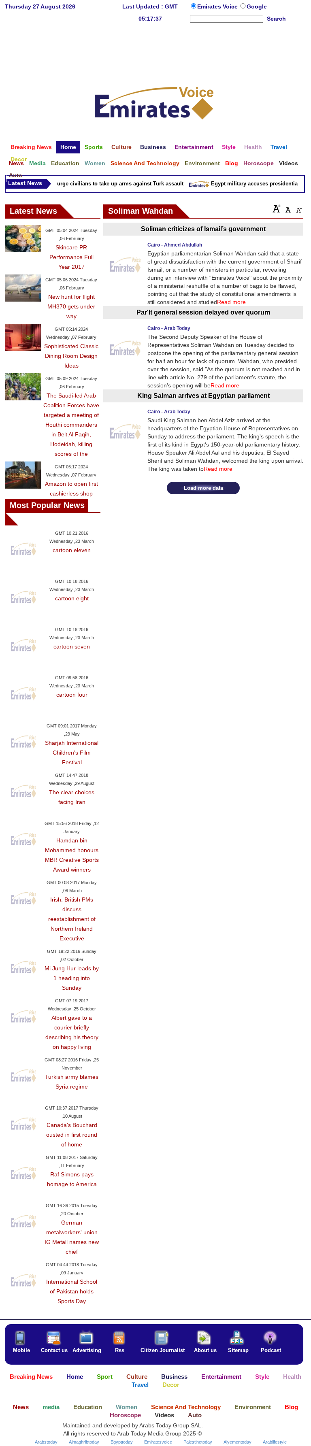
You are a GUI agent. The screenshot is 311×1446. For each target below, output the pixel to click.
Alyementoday (237, 1442)
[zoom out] (298, 208)
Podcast (271, 1350)
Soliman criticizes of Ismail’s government (203, 228)
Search (276, 18)
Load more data (203, 488)
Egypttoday (122, 1442)
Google (257, 6)
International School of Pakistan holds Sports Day (71, 1291)
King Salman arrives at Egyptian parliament (203, 395)
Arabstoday (46, 1442)
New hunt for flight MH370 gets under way (71, 306)
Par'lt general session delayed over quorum (203, 312)
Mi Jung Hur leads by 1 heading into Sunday (72, 978)
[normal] (287, 208)
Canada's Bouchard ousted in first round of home (71, 1135)
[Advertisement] (154, 50)
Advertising (86, 1350)
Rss (119, 1350)
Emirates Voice (218, 6)
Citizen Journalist (163, 1350)
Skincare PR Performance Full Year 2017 (71, 257)
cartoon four (71, 694)
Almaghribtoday (84, 1442)
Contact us (54, 1350)
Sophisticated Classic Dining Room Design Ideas (71, 356)
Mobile (21, 1350)
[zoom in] (277, 208)
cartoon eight (72, 598)
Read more (231, 302)
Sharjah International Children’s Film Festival (71, 753)
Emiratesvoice (158, 1442)
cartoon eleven (72, 550)
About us (205, 1350)
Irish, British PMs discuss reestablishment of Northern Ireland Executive (72, 919)
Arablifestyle (275, 1442)
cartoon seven (71, 646)
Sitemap (238, 1350)
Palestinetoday (197, 1442)
